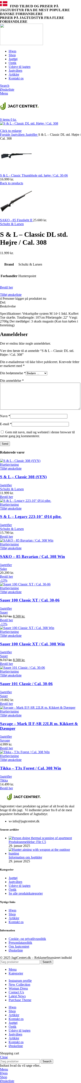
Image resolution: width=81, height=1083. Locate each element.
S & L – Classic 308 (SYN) (23, 477)
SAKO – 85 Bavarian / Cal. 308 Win (32, 556)
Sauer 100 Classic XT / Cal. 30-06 (30, 600)
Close (4, 1057)
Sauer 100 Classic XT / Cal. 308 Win (32, 644)
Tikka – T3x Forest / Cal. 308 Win (30, 768)
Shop (12, 914)
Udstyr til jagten (19, 885)
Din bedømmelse (13, 373)
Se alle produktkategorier (26, 893)
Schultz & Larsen (12, 224)
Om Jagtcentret (19, 946)
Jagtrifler (31, 134)
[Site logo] (21, 44)
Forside (5, 134)
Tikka (4, 780)
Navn (5, 416)
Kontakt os (16, 922)
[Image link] (24, 799)
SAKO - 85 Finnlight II (16, 220)
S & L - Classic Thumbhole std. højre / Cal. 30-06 (34, 175)
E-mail (6, 424)
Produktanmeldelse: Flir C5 (27, 842)
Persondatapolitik (20, 942)
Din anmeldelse (12, 380)
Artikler (14, 918)
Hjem (12, 910)
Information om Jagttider (25, 857)
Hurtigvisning (9, 464)
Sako (3, 569)
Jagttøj (13, 878)
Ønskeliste (16, 950)
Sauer (4, 612)
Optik (12, 889)
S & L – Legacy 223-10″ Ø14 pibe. (31, 516)
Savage (5, 740)
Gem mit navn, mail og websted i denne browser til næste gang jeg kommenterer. (37, 434)
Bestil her (6, 287)
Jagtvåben (18, 134)
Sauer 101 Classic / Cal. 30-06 (26, 683)
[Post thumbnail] (40, 838)
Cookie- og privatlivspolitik (27, 939)
